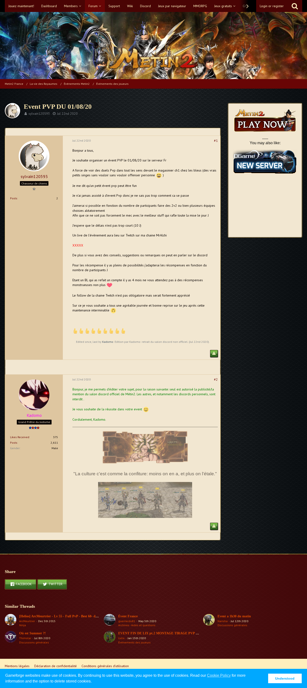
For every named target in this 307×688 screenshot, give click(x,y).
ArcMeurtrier (27, 621)
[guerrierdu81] (109, 620)
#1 (216, 140)
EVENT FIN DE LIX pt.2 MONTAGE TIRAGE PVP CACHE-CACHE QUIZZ (175, 633)
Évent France (128, 616)
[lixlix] (109, 637)
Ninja (22, 625)
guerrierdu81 (126, 621)
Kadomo (107, 342)
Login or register (272, 6)
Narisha (223, 621)
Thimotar (25, 638)
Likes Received (19, 437)
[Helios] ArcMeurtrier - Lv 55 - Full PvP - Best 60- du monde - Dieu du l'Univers (78, 616)
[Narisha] (209, 620)
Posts (13, 198)
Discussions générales (232, 625)
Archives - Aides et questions (136, 625)
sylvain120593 (39, 113)
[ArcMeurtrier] (10, 620)
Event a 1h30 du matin (234, 616)
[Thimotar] (10, 637)
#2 (216, 379)
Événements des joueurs (134, 642)
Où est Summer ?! (32, 633)
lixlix (121, 638)
